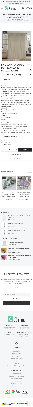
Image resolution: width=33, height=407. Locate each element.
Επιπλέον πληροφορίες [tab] (10, 136)
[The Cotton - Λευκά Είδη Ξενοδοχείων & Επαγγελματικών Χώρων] (10, 8)
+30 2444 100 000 (24, 327)
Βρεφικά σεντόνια (21, 192)
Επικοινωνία (16, 351)
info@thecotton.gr (9, 334)
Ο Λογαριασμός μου (16, 373)
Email (30, 74)
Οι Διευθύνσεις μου (16, 381)
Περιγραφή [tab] (7, 79)
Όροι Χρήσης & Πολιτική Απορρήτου (16, 366)
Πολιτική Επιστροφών (16, 358)
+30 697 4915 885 (24, 329)
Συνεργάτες (17, 363)
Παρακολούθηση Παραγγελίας (16, 376)
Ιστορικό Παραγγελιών (16, 378)
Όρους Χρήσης (16, 298)
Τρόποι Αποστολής (16, 353)
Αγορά (25, 149)
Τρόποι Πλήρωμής (16, 356)
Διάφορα (10, 192)
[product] (4, 218)
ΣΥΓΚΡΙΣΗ (17, 158)
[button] (27, 172)
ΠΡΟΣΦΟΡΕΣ (9, 144)
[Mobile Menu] (3, 8)
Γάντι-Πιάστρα (4, 192)
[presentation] (3, 45)
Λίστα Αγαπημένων (16, 386)
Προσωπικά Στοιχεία (16, 383)
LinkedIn (30, 72)
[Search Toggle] (23, 8)
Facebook (30, 69)
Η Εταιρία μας (16, 361)
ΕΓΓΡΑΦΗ (16, 303)
